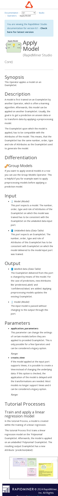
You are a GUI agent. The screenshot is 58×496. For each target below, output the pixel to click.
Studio (41, 13)
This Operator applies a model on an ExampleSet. (23, 80)
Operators (12, 15)
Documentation (11, 13)
